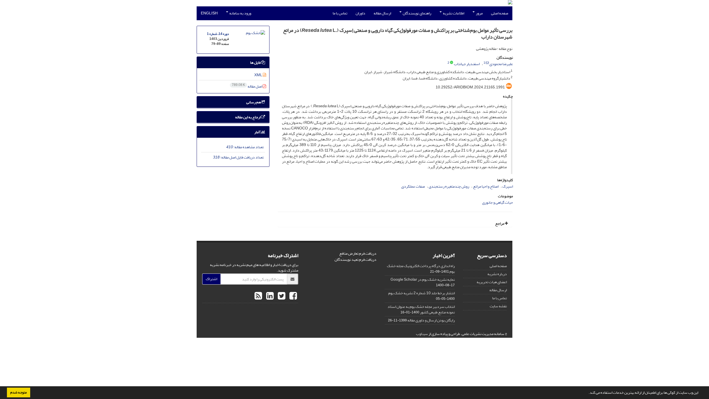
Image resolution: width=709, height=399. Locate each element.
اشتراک (211, 279)
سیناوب (422, 333)
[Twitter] (281, 296)
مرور (479, 13)
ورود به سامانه (240, 13)
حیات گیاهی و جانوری (497, 202)
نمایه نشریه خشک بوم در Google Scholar (423, 279)
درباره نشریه (497, 274)
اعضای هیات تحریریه (492, 282)
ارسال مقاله (382, 13)
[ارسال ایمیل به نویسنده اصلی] (487, 63)
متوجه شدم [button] (18, 392)
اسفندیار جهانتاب (467, 64)
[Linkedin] (269, 296)
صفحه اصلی (499, 13)
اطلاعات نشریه (453, 13)
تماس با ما (340, 13)
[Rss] (258, 296)
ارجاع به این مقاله (248, 117)
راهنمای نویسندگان (416, 13)
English (209, 13)
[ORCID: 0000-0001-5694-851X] (451, 63)
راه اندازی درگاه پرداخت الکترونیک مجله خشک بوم (421, 268)
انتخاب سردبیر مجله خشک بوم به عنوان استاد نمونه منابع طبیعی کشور (421, 309)
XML (258, 75)
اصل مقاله (247, 86)
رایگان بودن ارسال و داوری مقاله (431, 320)
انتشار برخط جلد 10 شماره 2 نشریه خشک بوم (421, 293)
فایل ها (255, 62)
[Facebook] (292, 296)
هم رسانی (253, 102)
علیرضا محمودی (501, 64)
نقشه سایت (498, 306)
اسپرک (507, 186)
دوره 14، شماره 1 (218, 34)
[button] (587, 393)
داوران (360, 13)
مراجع (500, 223)
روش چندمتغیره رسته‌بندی (449, 186)
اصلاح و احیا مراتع (486, 186)
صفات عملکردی (413, 186)
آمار (257, 132)
